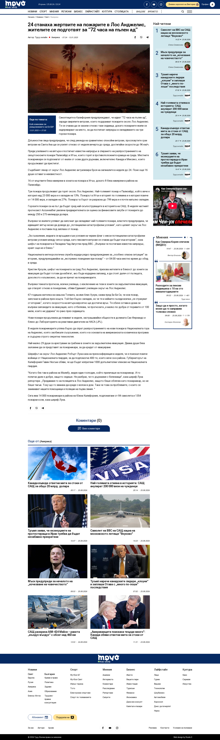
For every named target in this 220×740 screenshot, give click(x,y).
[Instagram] (161, 4)
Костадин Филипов (173, 322)
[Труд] (108, 659)
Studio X (188, 737)
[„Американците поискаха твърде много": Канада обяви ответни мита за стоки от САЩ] (120, 612)
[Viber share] (141, 37)
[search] (182, 11)
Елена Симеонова (175, 45)
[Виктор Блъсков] (185, 255)
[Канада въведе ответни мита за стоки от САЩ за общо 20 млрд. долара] (57, 463)
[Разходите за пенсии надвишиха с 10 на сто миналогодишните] (173, 272)
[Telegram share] (147, 37)
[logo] (15, 4)
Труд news (185, 299)
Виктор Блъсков (174, 255)
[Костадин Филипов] (185, 322)
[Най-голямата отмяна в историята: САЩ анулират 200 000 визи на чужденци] (120, 463)
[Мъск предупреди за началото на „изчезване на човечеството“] (57, 561)
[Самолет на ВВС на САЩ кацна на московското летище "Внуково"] (120, 511)
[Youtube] (154, 4)
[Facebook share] (135, 37)
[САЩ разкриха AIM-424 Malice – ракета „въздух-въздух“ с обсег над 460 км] (57, 612)
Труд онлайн (41, 37)
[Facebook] (147, 4)
